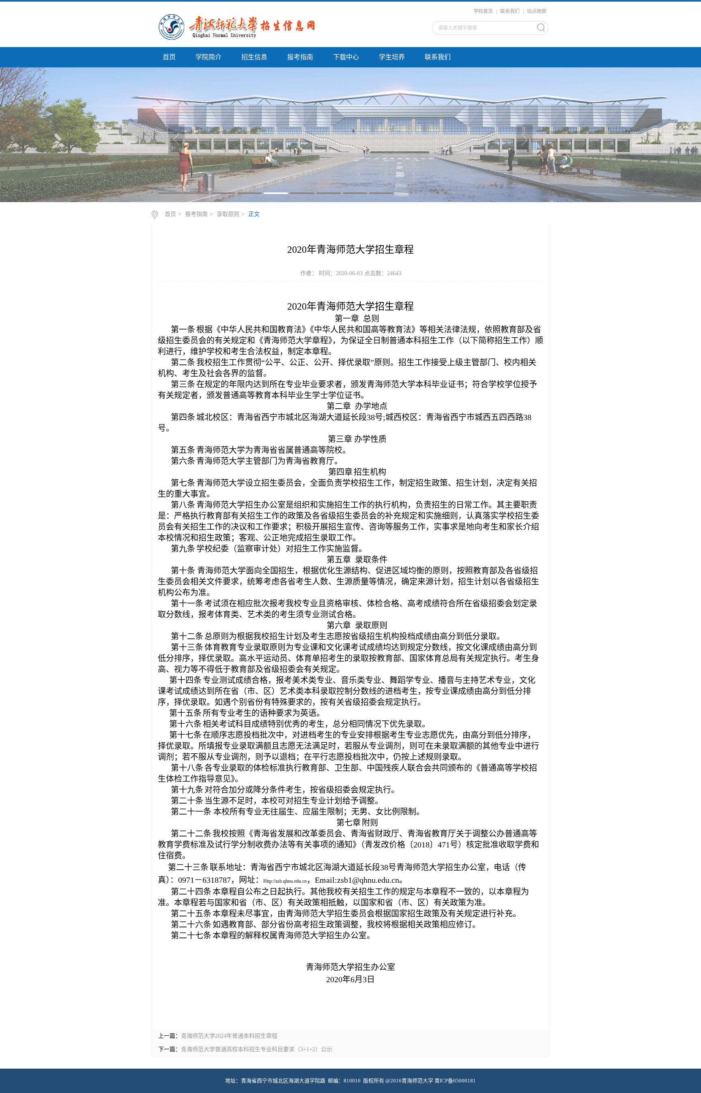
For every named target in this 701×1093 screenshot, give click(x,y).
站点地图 (536, 11)
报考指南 (300, 57)
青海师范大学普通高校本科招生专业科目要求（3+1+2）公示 (256, 1049)
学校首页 (483, 11)
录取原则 (228, 214)
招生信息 (254, 57)
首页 (169, 57)
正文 (254, 214)
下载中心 (346, 57)
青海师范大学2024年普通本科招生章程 (229, 1036)
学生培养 (392, 57)
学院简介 (208, 57)
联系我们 (510, 11)
